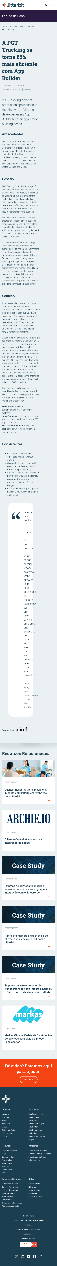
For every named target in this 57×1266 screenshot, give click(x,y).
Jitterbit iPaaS (33, 1117)
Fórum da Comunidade (10, 1206)
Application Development (14, 85)
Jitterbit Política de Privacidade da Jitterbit (28, 1220)
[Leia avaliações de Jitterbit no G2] (28, 1244)
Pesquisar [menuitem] (46, 5)
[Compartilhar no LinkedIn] (22, 729)
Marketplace (33, 1133)
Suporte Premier (8, 1197)
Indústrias (5, 1127)
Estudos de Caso (27, 27)
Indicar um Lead (34, 1160)
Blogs (4, 1154)
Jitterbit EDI (32, 1121)
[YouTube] (28, 1256)
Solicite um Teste (8, 1130)
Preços (31, 1140)
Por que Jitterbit (34, 1184)
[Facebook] (34, 1256)
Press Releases (34, 1190)
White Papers (7, 1163)
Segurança (28, 1225)
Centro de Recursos (10, 27)
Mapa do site (28, 1234)
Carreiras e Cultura (35, 1197)
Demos (4, 1173)
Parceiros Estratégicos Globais (39, 1154)
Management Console (36, 1136)
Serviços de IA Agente (10, 1190)
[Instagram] (40, 1256)
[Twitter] (16, 1256)
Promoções (32, 1193)
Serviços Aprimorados (10, 1187)
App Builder (29, 89)
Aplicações (6, 1124)
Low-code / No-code (11, 89)
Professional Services (10, 1184)
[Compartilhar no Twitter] (17, 730)
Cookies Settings (28, 1238)
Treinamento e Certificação (12, 1203)
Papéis (4, 1121)
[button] (53, 5)
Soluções (5, 1117)
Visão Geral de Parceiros (37, 1151)
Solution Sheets (8, 1160)
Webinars (5, 1166)
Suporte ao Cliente (8, 1193)
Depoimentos (7, 1170)
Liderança (32, 1187)
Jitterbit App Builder (35, 1130)
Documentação (7, 1200)
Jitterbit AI (5, 1114)
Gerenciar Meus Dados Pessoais (28, 1229)
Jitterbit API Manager (36, 1124)
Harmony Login (7, 1133)
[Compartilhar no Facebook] (27, 729)
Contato (27, 1079)
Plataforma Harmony (36, 1114)
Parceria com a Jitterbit (37, 1157)
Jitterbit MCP (33, 1127)
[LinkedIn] (22, 1256)
